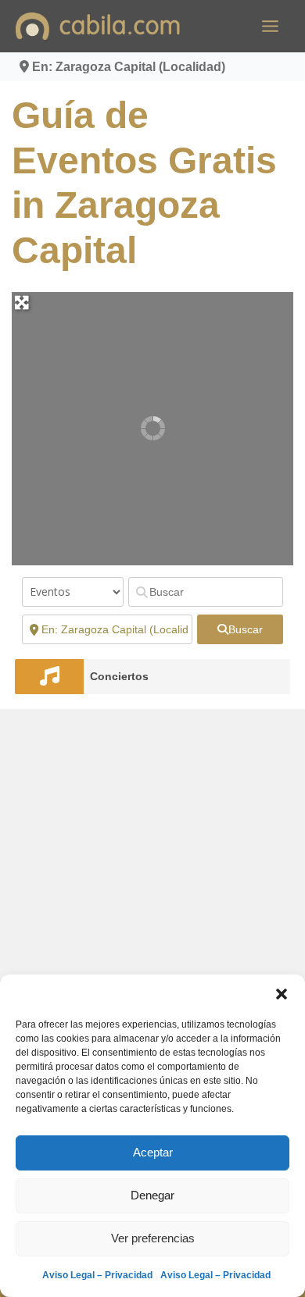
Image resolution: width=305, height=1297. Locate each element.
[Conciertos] (49, 676)
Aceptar (153, 1152)
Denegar (152, 1195)
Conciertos (119, 676)
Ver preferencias (153, 1238)
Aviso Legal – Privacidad (97, 1275)
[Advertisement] (152, 877)
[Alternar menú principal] (270, 26)
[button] (281, 994)
